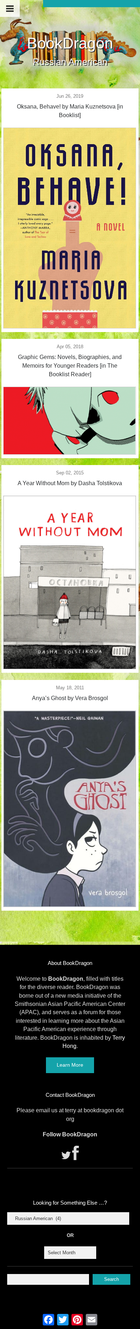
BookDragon (70, 43)
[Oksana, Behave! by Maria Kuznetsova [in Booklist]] (69, 326)
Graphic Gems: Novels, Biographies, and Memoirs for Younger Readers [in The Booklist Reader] (70, 365)
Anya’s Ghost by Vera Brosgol (70, 698)
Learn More (70, 1065)
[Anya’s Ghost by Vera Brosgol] (69, 905)
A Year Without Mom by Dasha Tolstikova (70, 483)
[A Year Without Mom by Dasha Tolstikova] (69, 667)
